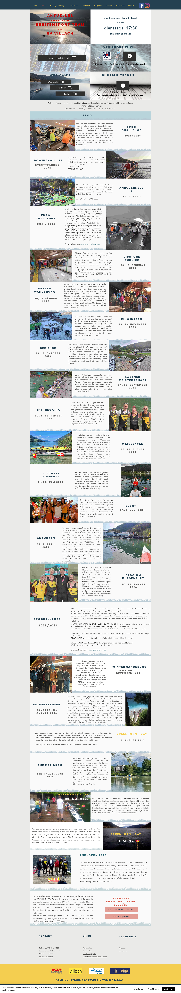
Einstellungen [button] (138, 989)
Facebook (122, 948)
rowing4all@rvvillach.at (90, 105)
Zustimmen (168, 989)
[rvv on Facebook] (141, 5)
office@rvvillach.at (46, 956)
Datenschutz (10, 990)
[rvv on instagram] (147, 5)
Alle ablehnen (153, 989)
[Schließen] (178, 989)
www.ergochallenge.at (90, 244)
